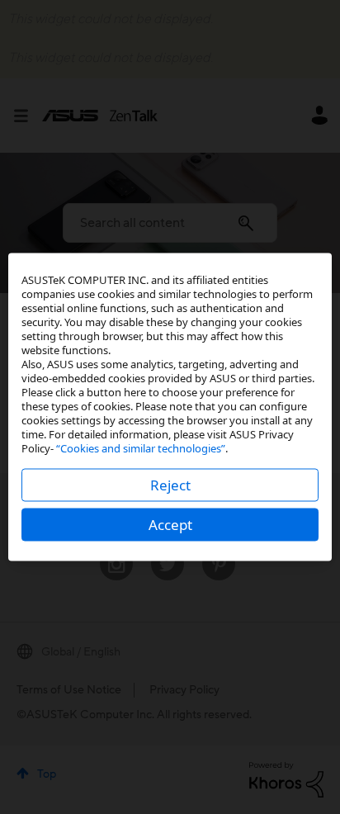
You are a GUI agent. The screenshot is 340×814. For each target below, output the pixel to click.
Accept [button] (170, 524)
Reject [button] (170, 485)
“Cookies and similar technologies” (140, 448)
